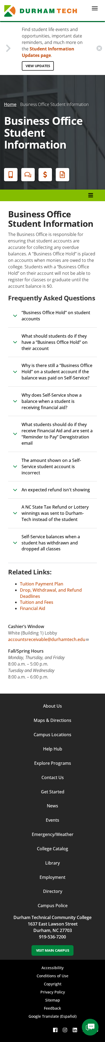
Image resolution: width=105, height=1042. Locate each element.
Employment (52, 877)
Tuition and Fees (36, 602)
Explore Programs (52, 763)
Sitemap (52, 1000)
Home (10, 104)
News (52, 806)
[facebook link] (55, 1030)
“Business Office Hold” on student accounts (56, 316)
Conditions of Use (52, 975)
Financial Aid (45, 174)
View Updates (38, 65)
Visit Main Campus (52, 950)
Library (52, 863)
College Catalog (52, 849)
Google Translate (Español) (52, 1016)
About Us (52, 706)
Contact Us (52, 777)
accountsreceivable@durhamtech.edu (46, 639)
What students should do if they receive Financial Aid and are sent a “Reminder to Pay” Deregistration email (57, 433)
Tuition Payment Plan (41, 584)
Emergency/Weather (53, 834)
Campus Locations (52, 735)
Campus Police (53, 906)
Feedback (52, 1008)
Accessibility (52, 967)
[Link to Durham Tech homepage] (42, 11)
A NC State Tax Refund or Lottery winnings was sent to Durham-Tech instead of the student (55, 513)
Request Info (62, 174)
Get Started (52, 792)
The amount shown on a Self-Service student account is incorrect (51, 466)
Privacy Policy (52, 992)
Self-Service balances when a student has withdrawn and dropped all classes (51, 543)
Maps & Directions (52, 720)
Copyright (52, 983)
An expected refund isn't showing (56, 490)
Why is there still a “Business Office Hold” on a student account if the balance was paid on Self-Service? (57, 371)
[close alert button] (99, 48)
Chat (28, 174)
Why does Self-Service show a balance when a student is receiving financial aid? (52, 401)
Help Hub (52, 749)
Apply (11, 174)
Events (52, 820)
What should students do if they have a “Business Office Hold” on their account (55, 342)
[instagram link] (65, 1030)
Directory (52, 891)
